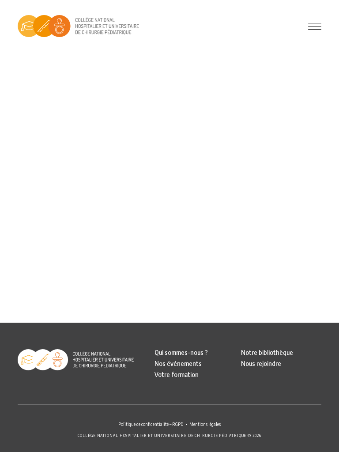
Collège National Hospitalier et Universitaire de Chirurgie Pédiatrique (78, 26)
